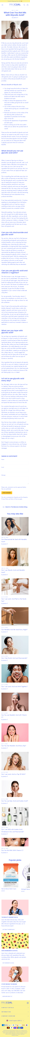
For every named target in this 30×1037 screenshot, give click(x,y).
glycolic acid (6, 142)
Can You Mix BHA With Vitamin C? (12, 850)
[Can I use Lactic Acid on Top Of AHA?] (15, 761)
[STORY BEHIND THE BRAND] (15, 974)
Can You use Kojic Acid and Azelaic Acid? (14, 801)
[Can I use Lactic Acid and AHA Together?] (15, 673)
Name (2, 459)
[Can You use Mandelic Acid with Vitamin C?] (15, 702)
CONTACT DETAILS (7, 1007)
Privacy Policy (4, 499)
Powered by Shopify (15, 1035)
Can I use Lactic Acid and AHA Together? (14, 686)
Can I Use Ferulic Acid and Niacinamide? (14, 658)
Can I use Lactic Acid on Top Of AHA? (13, 774)
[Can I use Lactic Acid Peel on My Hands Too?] (15, 586)
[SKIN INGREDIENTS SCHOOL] (15, 940)
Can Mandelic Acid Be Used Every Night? (14, 630)
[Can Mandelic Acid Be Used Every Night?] (15, 616)
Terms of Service (15, 499)
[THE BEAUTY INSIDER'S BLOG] (15, 907)
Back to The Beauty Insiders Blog (16, 507)
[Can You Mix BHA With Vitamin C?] (15, 842)
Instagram (4, 444)
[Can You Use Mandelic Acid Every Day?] (15, 732)
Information (6, 1012)
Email (2, 467)
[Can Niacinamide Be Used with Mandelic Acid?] (15, 526)
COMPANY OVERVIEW (8, 1016)
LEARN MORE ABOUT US (7, 996)
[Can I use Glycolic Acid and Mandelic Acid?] (15, 557)
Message (3, 475)
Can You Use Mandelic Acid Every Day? (13, 746)
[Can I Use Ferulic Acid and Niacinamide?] (15, 645)
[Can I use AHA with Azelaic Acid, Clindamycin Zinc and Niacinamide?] (15, 816)
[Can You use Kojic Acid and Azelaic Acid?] (15, 788)
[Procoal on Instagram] (28, 1003)
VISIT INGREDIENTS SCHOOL (8, 963)
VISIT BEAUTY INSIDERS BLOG (8, 929)
